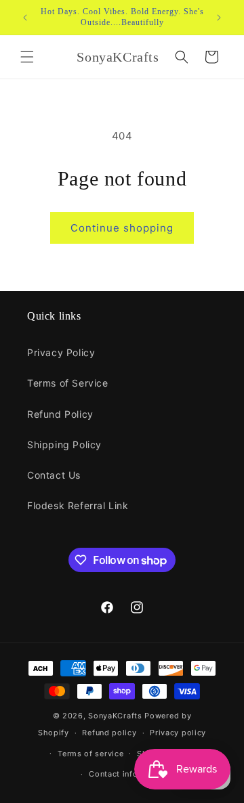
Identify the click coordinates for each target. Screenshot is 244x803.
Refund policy (109, 732)
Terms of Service (67, 383)
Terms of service (90, 753)
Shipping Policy (64, 444)
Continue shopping (122, 227)
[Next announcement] (219, 17)
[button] (27, 57)
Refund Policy (60, 414)
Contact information (128, 774)
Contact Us (54, 475)
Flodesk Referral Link (78, 505)
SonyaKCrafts (115, 715)
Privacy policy (178, 732)
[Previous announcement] (25, 17)
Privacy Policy (61, 352)
